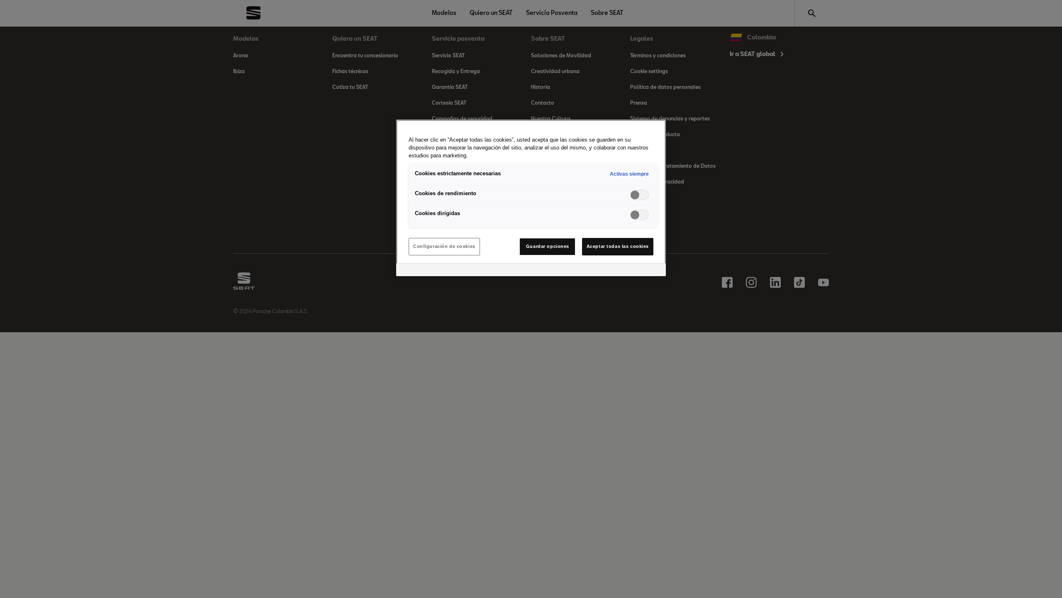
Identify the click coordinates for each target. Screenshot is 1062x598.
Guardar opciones (547, 246)
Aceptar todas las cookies (618, 246)
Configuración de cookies (444, 246)
